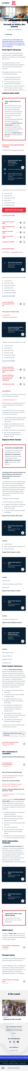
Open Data (5, 1063)
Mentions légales (4, 1061)
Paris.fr (25, 1057)
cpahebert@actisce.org (17, 150)
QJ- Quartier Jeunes (8, 794)
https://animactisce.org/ (8, 399)
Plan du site (22, 1063)
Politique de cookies (13, 1063)
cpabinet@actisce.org (17, 252)
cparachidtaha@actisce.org (9, 317)
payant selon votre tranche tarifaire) (14, 90)
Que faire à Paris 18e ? (14, 1068)
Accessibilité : (18, 1061)
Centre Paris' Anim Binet (15, 262)
